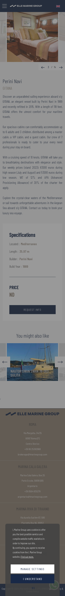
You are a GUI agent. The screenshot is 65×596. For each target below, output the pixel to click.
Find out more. (27, 556)
